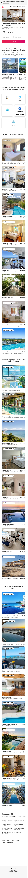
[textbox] (7, 37)
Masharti (16, 871)
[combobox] (13, 33)
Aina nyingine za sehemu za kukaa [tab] (9, 816)
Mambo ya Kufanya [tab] (22, 816)
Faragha (11, 871)
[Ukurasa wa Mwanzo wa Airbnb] (3, 7)
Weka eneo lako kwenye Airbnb (17, 6)
